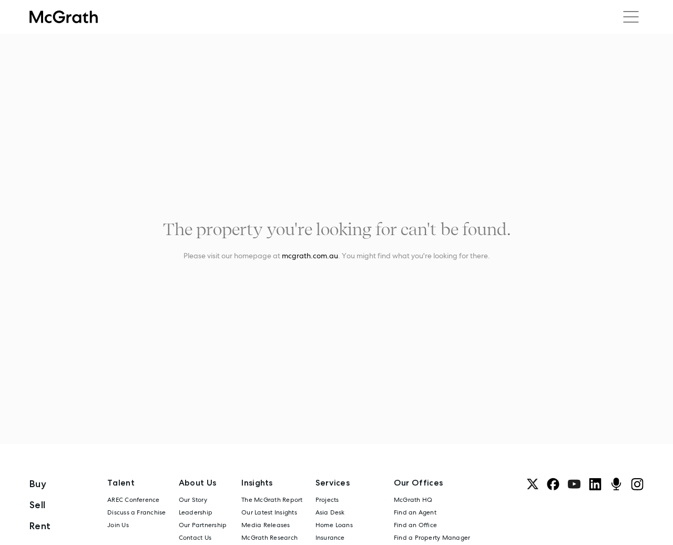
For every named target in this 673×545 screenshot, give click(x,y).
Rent (39, 526)
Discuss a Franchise (136, 512)
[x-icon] (532, 484)
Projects (327, 500)
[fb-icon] (553, 484)
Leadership (195, 512)
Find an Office (415, 525)
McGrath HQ (413, 500)
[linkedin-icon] (595, 484)
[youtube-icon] (574, 484)
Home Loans (334, 525)
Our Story (193, 500)
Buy (37, 484)
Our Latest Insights (269, 512)
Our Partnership (203, 525)
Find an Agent (415, 512)
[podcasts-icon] (616, 484)
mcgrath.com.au (310, 255)
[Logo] (63, 17)
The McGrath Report (271, 500)
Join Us (118, 525)
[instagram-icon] (637, 484)
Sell (37, 505)
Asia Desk (330, 512)
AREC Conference (133, 500)
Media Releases (265, 525)
